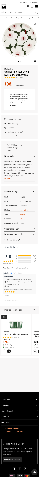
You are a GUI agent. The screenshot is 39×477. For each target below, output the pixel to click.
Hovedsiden (5, 18)
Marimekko (8, 69)
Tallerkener (24, 219)
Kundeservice (34, 2)
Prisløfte (11, 127)
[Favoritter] (4, 351)
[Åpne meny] (36, 6)
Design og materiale (13, 234)
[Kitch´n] (3, 6)
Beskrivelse (9, 156)
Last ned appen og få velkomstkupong (16, 133)
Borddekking (15, 18)
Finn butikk (23, 2)
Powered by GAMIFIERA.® (11, 300)
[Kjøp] (9, 351)
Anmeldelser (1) (12, 247)
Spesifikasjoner (11, 228)
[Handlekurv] (32, 6)
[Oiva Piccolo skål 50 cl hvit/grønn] (16, 322)
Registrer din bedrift (12, 459)
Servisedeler (25, 18)
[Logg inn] (28, 6)
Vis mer (7, 178)
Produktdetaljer (11, 191)
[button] (35, 61)
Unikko (22, 214)
